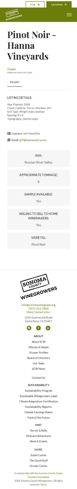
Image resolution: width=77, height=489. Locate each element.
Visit (38, 424)
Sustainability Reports (38, 406)
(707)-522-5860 (39, 308)
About (39, 336)
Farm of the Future (38, 417)
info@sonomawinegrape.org (39, 304)
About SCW (38, 341)
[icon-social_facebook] (39, 328)
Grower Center (38, 465)
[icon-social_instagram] (30, 328)
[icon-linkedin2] (47, 328)
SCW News (38, 368)
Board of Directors (38, 357)
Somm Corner (39, 455)
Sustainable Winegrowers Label (38, 396)
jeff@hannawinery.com (32, 140)
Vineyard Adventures (38, 435)
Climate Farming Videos (38, 412)
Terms (43, 484)
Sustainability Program (38, 390)
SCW (33, 4)
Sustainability (38, 385)
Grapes (11, 69)
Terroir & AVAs (38, 430)
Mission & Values (38, 347)
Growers (57, 4)
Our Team (38, 363)
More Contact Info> (38, 312)
